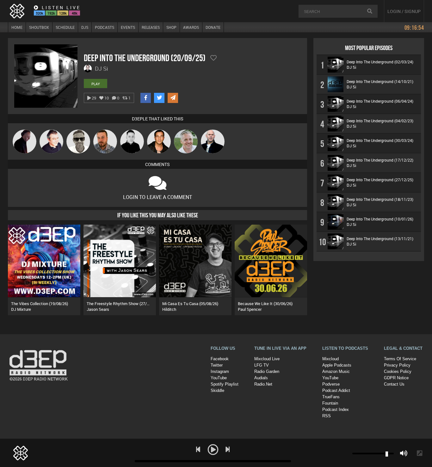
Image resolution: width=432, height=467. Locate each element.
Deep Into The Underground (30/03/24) (380, 140)
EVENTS (128, 27)
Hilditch (169, 309)
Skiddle (217, 390)
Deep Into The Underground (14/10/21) (380, 81)
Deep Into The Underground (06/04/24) (380, 101)
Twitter (217, 365)
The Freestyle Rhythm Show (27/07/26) (122, 303)
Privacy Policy (397, 365)
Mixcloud (330, 358)
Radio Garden (266, 371)
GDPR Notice (396, 377)
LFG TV (261, 365)
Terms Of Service (400, 358)
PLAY (95, 83)
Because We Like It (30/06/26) (265, 303)
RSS (326, 415)
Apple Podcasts (336, 365)
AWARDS (191, 27)
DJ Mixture (21, 309)
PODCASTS (104, 27)
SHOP (171, 27)
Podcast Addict (336, 390)
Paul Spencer (250, 309)
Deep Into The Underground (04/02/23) (380, 120)
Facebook (220, 358)
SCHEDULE (65, 27)
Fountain (330, 403)
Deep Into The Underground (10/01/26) (380, 218)
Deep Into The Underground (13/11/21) (380, 238)
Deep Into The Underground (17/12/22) (380, 160)
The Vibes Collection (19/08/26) (39, 303)
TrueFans (331, 396)
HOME (16, 27)
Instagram (220, 371)
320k (39, 13)
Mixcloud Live (267, 358)
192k (51, 13)
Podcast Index (335, 409)
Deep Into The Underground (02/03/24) (380, 61)
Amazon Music (336, 371)
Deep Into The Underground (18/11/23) (380, 199)
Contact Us (394, 384)
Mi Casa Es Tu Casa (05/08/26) (190, 303)
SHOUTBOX (39, 27)
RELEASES (151, 27)
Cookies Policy (397, 371)
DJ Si (351, 67)
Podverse (331, 384)
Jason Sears (98, 309)
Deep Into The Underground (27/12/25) (380, 179)
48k (74, 13)
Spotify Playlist (224, 384)
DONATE (213, 27)
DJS (84, 27)
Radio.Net (263, 384)
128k (63, 13)
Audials (261, 377)
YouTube (219, 377)
